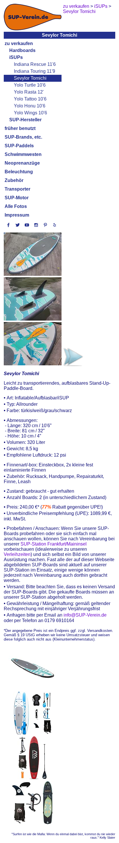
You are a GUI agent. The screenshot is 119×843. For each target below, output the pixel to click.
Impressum (17, 215)
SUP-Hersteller (25, 119)
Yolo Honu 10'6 (29, 105)
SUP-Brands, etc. (23, 137)
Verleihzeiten (17, 554)
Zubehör (14, 180)
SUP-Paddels (19, 145)
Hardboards (22, 50)
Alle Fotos (16, 206)
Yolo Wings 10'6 (30, 112)
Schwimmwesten (23, 154)
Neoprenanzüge (22, 163)
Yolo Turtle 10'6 (30, 85)
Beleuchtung (19, 171)
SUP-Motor (17, 197)
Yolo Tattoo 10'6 (30, 98)
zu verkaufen (19, 43)
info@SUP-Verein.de (85, 615)
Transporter (17, 189)
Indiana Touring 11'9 (34, 71)
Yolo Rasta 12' (29, 92)
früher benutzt (20, 128)
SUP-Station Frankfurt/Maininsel (54, 543)
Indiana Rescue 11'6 (35, 64)
